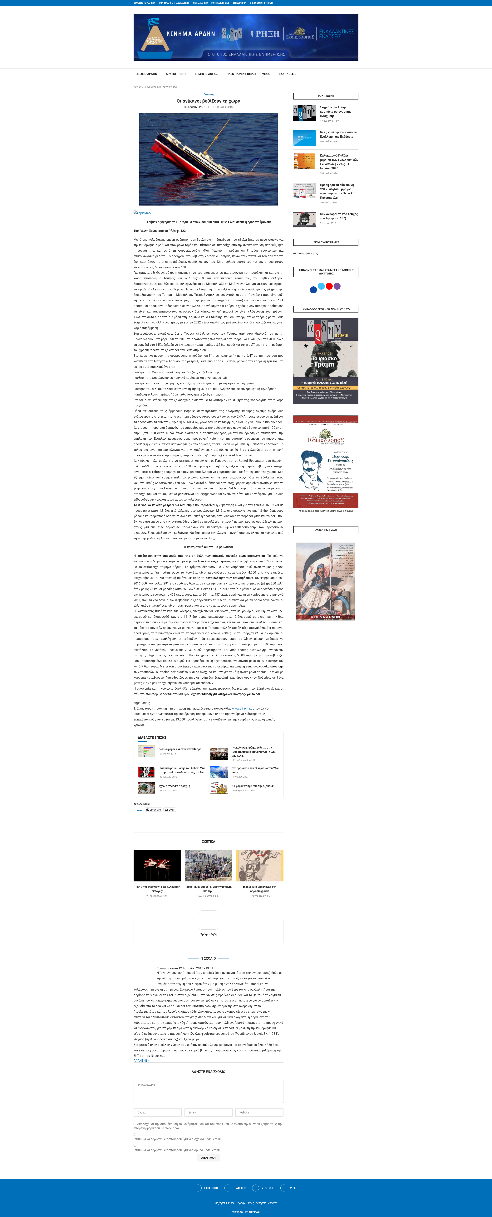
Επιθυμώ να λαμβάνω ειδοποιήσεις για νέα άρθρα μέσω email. (177, 1150)
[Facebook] (350, 3)
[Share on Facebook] (205, 827)
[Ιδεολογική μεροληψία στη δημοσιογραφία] (259, 865)
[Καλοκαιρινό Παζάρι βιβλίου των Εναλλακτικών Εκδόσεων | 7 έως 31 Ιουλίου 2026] (304, 161)
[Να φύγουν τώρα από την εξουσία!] (219, 788)
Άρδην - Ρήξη (197, 106)
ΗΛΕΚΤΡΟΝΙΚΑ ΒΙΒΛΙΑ (241, 74)
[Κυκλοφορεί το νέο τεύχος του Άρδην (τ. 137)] (304, 219)
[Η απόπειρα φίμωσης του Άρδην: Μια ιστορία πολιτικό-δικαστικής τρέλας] (146, 772)
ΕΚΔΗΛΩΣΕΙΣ (287, 74)
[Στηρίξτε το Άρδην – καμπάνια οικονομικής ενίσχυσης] (304, 113)
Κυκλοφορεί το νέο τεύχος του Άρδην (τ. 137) (339, 216)
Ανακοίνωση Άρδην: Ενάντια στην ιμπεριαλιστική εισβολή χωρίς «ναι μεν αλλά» (254, 751)
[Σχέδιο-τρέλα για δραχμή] (146, 788)
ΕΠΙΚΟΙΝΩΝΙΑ (239, 3)
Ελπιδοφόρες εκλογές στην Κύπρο (180, 749)
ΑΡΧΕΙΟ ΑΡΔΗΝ (146, 74)
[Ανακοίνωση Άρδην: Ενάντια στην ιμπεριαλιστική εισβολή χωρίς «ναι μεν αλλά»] (219, 754)
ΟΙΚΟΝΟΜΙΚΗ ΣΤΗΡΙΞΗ (261, 3)
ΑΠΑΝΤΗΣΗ (142, 1060)
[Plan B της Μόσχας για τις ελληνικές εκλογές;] (157, 865)
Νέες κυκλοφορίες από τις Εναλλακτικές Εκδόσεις (338, 134)
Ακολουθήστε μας (305, 253)
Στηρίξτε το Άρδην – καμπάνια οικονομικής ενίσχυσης (335, 111)
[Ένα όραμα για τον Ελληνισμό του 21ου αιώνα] (219, 772)
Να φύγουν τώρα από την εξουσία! (253, 786)
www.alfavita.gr (242, 708)
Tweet (139, 809)
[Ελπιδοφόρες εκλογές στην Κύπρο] (146, 751)
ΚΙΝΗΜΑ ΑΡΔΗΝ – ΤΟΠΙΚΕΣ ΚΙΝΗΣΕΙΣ (211, 3)
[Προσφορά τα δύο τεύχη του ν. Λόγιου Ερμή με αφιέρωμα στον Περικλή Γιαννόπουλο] (304, 190)
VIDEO (266, 74)
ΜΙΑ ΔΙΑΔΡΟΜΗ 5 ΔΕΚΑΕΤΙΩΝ (174, 3)
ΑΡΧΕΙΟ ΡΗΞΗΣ (176, 74)
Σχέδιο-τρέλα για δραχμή (174, 786)
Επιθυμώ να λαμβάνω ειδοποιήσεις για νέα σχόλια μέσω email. (177, 1139)
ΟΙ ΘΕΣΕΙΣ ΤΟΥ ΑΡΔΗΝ (144, 3)
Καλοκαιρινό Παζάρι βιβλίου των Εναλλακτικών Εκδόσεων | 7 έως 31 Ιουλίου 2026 (339, 162)
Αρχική (137, 86)
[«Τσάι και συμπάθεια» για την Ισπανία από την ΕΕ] (208, 865)
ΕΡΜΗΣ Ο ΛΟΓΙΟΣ (206, 74)
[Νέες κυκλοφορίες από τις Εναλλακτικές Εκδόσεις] (304, 138)
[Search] (356, 74)
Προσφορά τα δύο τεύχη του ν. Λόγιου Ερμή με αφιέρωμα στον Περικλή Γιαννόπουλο (337, 191)
